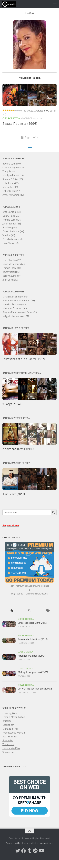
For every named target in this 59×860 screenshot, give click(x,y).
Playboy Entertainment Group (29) (19, 312)
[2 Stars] (5, 110)
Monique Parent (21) (13, 175)
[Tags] (48, 610)
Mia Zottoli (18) (10, 187)
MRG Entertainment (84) (15, 296)
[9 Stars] (19, 110)
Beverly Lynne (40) (11, 163)
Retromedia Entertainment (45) (18, 300)
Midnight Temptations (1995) (33, 672)
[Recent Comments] (29, 610)
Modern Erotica (26, 619)
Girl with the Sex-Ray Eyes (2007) (35, 688)
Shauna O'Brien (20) (12, 179)
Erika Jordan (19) (10, 183)
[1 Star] (3, 110)
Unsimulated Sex (11, 748)
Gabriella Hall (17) (11, 191)
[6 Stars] (13, 110)
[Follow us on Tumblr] (29, 850)
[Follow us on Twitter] (17, 850)
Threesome (8, 744)
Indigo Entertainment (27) (15, 316)
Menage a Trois (10, 728)
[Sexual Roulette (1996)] (29, 95)
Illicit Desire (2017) (13, 494)
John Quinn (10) (10, 279)
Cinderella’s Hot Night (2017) (32, 622)
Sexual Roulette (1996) (19, 124)
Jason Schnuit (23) (11, 223)
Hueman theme (46, 843)
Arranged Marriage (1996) (31, 655)
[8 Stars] (17, 110)
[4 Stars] (9, 110)
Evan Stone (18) (10, 243)
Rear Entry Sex (10, 736)
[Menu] (55, 4)
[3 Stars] (7, 110)
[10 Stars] (21, 110)
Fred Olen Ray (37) (11, 260)
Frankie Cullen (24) (11, 219)
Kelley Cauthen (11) (12, 275)
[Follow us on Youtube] (41, 850)
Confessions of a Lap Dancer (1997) (23, 359)
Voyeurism (8, 752)
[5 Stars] (11, 110)
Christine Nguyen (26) (13, 167)
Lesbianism (8, 724)
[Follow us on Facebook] (23, 850)
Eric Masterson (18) (12, 239)
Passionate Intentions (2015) (33, 639)
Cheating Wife (9, 713)
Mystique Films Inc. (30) (14, 308)
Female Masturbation (13, 717)
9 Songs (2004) (11, 404)
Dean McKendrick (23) (13, 264)
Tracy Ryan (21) (10, 171)
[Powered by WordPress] (18, 843)
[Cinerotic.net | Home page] (11, 4)
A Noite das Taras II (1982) (18, 449)
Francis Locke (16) (11, 268)
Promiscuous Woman (13, 732)
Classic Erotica (11, 118)
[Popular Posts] (11, 610)
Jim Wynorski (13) (11, 271)
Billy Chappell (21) (11, 227)
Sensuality (7, 740)
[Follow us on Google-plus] (35, 850)
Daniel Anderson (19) (13, 231)
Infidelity (6, 720)
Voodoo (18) (8, 235)
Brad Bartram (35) (11, 211)
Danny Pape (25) (11, 215)
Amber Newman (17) (13, 194)
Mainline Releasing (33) (14, 304)
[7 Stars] (15, 110)
